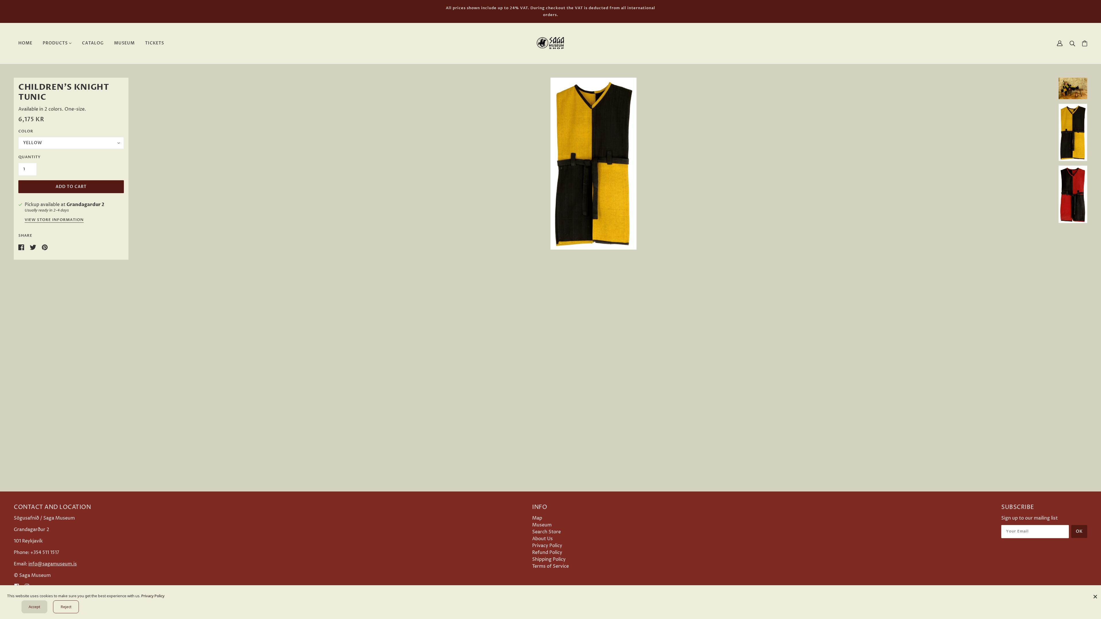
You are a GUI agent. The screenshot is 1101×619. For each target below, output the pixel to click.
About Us (542, 539)
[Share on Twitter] (34, 247)
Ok (1079, 531)
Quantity (29, 157)
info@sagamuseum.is (52, 564)
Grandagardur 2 (85, 204)
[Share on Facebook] (22, 247)
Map (537, 518)
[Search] (1072, 43)
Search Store (546, 532)
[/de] (550, 43)
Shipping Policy (549, 559)
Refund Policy (547, 552)
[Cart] (1084, 43)
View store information (54, 220)
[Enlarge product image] (593, 164)
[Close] (1095, 594)
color (25, 131)
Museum (542, 525)
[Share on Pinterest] (45, 247)
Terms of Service (550, 566)
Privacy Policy (547, 545)
